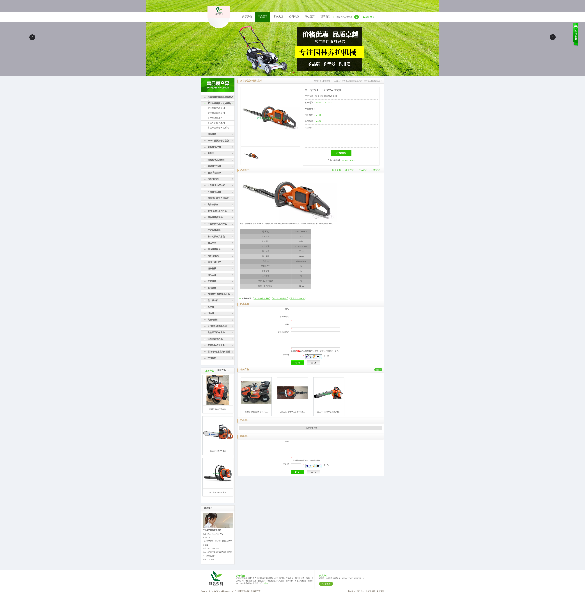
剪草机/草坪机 (214, 147)
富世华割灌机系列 (216, 123)
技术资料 (212, 358)
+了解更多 (326, 584)
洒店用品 (212, 243)
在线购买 (341, 153)
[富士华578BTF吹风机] (218, 482)
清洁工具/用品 (214, 262)
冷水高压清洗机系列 (217, 326)
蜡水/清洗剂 (213, 256)
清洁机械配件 (214, 249)
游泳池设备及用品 (216, 236)
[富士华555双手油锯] (218, 439)
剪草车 (211, 153)
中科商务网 (370, 591)
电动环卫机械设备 (216, 332)
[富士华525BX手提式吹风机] (329, 399)
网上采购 (336, 170)
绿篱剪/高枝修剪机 (216, 160)
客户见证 (278, 16)
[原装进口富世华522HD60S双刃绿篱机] (292, 399)
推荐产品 (209, 371)
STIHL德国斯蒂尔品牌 (218, 140)
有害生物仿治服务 (216, 345)
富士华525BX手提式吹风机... (328, 412)
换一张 (326, 356)
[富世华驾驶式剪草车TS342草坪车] (256, 403)
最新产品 (221, 370)
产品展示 (263, 16)
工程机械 (212, 281)
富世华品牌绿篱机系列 (218, 128)
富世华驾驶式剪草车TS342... (256, 412)
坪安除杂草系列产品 (217, 224)
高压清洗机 (213, 320)
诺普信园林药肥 (215, 339)
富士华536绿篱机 (280, 298)
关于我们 (247, 16)
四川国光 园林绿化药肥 (219, 294)
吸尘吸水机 (213, 300)
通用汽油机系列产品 (217, 211)
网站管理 (380, 591)
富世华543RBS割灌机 (218, 409)
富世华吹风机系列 (216, 113)
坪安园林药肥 (214, 230)
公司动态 (294, 16)
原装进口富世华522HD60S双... (292, 412)
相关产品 (349, 170)
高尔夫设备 (213, 204)
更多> (378, 370)
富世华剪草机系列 (216, 108)
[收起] (229, 370)
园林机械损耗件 (215, 217)
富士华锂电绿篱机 (261, 298)
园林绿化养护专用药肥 (218, 198)
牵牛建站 (361, 591)
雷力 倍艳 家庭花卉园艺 (219, 352)
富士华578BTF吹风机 (217, 492)
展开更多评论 (311, 428)
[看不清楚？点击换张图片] (313, 356)
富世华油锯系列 (215, 118)
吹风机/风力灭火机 (216, 185)
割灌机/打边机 (214, 166)
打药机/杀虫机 (214, 192)
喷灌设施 (212, 288)
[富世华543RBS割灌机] (217, 405)
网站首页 (310, 16)
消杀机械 (212, 268)
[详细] (266, 583)
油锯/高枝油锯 (214, 172)
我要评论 (376, 170)
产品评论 (362, 170)
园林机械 (212, 134)
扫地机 (211, 313)
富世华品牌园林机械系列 (219, 103)
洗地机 (211, 307)
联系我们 (325, 16)
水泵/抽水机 (213, 179)
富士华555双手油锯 (218, 451)
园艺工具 (212, 275)
